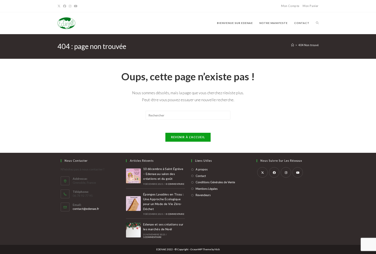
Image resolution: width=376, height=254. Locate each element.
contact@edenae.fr (86, 208)
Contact (201, 176)
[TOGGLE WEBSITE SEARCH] (317, 23)
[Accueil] (292, 45)
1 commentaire (152, 237)
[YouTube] (76, 6)
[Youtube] (297, 172)
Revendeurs (203, 195)
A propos (202, 169)
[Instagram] (70, 6)
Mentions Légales (207, 188)
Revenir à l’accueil (188, 137)
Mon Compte (290, 6)
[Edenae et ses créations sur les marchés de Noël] (133, 230)
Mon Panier (311, 6)
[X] (59, 6)
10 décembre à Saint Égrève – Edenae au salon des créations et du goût (163, 173)
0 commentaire (175, 184)
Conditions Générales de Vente (215, 182)
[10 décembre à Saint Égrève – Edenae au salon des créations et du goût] (133, 175)
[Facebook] (64, 6)
